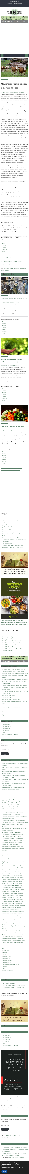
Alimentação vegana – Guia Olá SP (10, 1153)
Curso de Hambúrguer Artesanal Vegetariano (12, 646)
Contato (4, 972)
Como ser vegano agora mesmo (9, 527)
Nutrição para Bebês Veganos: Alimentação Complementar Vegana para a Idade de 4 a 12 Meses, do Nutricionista (15, 681)
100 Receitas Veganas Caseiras (8, 695)
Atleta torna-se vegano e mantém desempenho (12, 921)
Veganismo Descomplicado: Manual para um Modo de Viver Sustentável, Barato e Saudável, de (15, 675)
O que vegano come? (6, 524)
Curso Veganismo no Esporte (8, 638)
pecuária (7, 270)
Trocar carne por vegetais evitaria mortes (11, 852)
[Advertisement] (14, 39)
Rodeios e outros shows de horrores (10, 844)
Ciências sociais (5, 730)
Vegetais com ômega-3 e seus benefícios (11, 804)
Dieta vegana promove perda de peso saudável (12, 932)
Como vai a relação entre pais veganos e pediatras (13, 879)
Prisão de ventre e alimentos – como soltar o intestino (14, 539)
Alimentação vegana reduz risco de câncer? (11, 891)
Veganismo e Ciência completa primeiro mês (12, 903)
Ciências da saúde (6, 728)
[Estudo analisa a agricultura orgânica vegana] (14, 413)
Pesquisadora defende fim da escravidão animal (12, 875)
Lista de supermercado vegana (8, 531)
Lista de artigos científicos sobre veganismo (11, 836)
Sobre (3, 948)
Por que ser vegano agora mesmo (9, 526)
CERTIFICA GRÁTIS (10, 1135)
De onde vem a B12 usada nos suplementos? (11, 529)
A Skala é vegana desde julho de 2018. (10, 537)
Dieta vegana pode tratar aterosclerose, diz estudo (13, 834)
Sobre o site (6, 950)
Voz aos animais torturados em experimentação (12, 873)
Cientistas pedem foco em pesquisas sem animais (12, 942)
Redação (5, 952)
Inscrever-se (4, 754)
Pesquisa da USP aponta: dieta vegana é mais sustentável (13, 257)
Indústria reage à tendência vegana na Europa (12, 909)
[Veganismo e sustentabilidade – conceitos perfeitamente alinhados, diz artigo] (14, 346)
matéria (5, 181)
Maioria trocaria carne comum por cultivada (10, 470)
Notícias (4, 954)
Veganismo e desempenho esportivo (10, 919)
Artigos (3, 968)
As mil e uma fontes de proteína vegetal (11, 915)
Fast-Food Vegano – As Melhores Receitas (11, 707)
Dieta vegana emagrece (7, 543)
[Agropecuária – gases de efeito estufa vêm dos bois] (14, 285)
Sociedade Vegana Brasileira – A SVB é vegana (12, 547)
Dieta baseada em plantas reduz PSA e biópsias (12, 846)
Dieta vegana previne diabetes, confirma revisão (12, 867)
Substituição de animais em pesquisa (10, 734)
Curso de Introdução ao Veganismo (9, 644)
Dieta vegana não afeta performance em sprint (12, 885)
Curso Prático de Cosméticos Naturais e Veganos (12, 640)
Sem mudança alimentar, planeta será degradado (12, 854)
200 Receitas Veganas (6, 697)
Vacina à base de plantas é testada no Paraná (11, 832)
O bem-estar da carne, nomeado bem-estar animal (13, 930)
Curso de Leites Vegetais (7, 650)
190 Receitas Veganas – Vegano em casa (10, 699)
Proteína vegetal (5, 541)
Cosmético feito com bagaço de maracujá (11, 814)
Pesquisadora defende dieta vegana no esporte (12, 913)
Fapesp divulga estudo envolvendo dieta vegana (12, 887)
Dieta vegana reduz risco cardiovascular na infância (13, 905)
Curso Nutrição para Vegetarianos (9, 637)
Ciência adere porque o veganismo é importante (12, 801)
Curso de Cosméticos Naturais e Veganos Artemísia (13, 648)
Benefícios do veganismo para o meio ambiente (11, 264)
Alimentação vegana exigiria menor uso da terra (12, 899)
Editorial (4, 732)
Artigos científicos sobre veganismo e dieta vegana (13, 522)
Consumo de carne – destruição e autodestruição (12, 895)
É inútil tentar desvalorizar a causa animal (11, 856)
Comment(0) (21, 92)
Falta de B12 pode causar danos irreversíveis (12, 936)
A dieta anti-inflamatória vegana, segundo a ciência (13, 797)
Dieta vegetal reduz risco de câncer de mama (12, 842)
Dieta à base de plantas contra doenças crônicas (12, 863)
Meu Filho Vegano (6, 689)
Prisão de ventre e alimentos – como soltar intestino (13, 820)
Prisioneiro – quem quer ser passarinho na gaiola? (13, 545)
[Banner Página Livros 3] (14, 19)
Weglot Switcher (5, 974)
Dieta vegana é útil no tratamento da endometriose (13, 791)
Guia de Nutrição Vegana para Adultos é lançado (12, 812)
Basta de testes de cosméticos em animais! (11, 533)
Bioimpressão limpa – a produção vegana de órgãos (13, 940)
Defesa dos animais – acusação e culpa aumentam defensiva (15, 822)
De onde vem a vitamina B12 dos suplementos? (12, 860)
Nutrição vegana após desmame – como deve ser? (13, 877)
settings (22, 1167)
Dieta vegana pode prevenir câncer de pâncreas (12, 893)
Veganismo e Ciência (13, 92)
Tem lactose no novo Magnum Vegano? (10, 535)
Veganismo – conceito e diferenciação (10, 520)
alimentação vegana (8, 268)
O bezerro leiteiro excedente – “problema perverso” (13, 926)
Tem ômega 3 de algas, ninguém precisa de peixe (13, 934)
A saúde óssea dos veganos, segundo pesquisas (12, 924)
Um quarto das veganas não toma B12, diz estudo (11, 468)
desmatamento (16, 268)
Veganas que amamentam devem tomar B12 (11, 907)
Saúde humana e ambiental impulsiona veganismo (11, 261)
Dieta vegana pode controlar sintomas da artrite (12, 838)
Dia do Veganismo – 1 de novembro (10, 802)
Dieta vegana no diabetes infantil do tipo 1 (11, 865)
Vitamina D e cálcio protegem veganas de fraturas (13, 923)
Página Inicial (9, 3)
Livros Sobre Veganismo (7, 970)
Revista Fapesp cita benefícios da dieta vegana (12, 806)
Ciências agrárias (4, 79)
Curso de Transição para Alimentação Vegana (12, 642)
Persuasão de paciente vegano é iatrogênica (11, 871)
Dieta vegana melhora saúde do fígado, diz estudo (13, 869)
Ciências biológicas (6, 726)
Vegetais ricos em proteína (8, 818)
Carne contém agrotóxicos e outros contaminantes (13, 889)
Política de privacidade (18, 3)
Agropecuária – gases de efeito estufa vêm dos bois (14, 298)
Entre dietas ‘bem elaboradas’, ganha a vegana (12, 881)
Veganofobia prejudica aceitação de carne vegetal (13, 938)
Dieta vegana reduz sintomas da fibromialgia (12, 917)
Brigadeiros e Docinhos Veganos (9, 705)
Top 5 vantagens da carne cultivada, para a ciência (13, 862)
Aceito (4, 1171)
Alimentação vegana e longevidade (9, 928)
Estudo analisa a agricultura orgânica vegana (12, 426)
